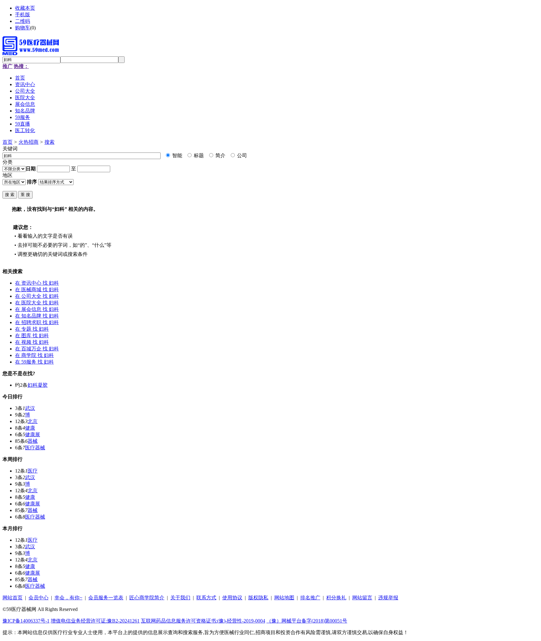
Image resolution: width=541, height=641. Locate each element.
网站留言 (362, 597)
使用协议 (232, 597)
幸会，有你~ (68, 597)
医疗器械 (35, 447)
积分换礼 (336, 597)
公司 (241, 155)
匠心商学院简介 (146, 597)
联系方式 (206, 597)
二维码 (22, 21)
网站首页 (13, 597)
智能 (176, 155)
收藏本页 (25, 8)
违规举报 (388, 597)
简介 (219, 155)
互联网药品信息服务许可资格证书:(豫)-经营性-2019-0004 (203, 620)
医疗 (33, 470)
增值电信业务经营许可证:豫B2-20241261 (95, 620)
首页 (8, 142)
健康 (30, 428)
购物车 (22, 27)
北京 (33, 421)
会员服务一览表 (105, 597)
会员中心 (38, 597)
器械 (33, 441)
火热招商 (28, 142)
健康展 (32, 434)
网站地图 (284, 597)
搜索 (49, 142)
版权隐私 (258, 597)
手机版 (22, 14)
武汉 (30, 408)
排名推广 (310, 597)
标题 (198, 155)
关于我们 (180, 597)
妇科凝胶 (38, 385)
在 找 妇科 (37, 283)
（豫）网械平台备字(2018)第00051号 (306, 620)
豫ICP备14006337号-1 (26, 620)
